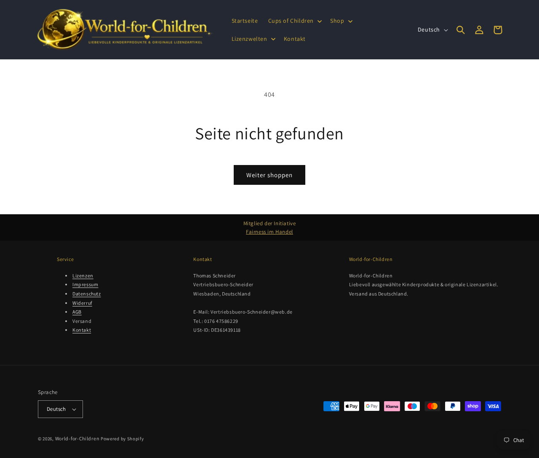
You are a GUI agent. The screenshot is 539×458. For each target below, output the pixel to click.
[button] (294, 20)
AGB (77, 312)
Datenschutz (86, 293)
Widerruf (82, 303)
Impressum (85, 284)
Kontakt (81, 330)
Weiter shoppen (269, 175)
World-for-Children (77, 438)
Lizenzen (82, 275)
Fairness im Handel (269, 231)
